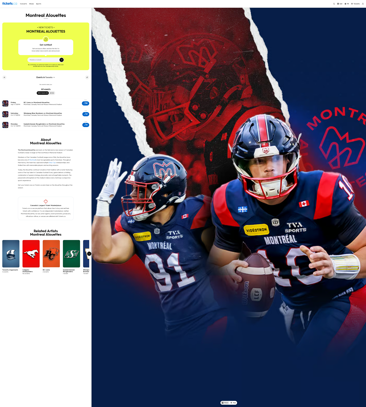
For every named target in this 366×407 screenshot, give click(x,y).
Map (234, 403)
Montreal (32, 160)
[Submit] (61, 60)
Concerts (23, 4)
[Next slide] (89, 254)
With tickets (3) (43, 93)
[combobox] (355, 4)
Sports (38, 4)
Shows (31, 4)
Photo (226, 403)
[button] (85, 103)
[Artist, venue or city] (334, 4)
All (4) (52, 93)
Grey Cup (52, 162)
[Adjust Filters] (4, 77)
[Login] (363, 4)
